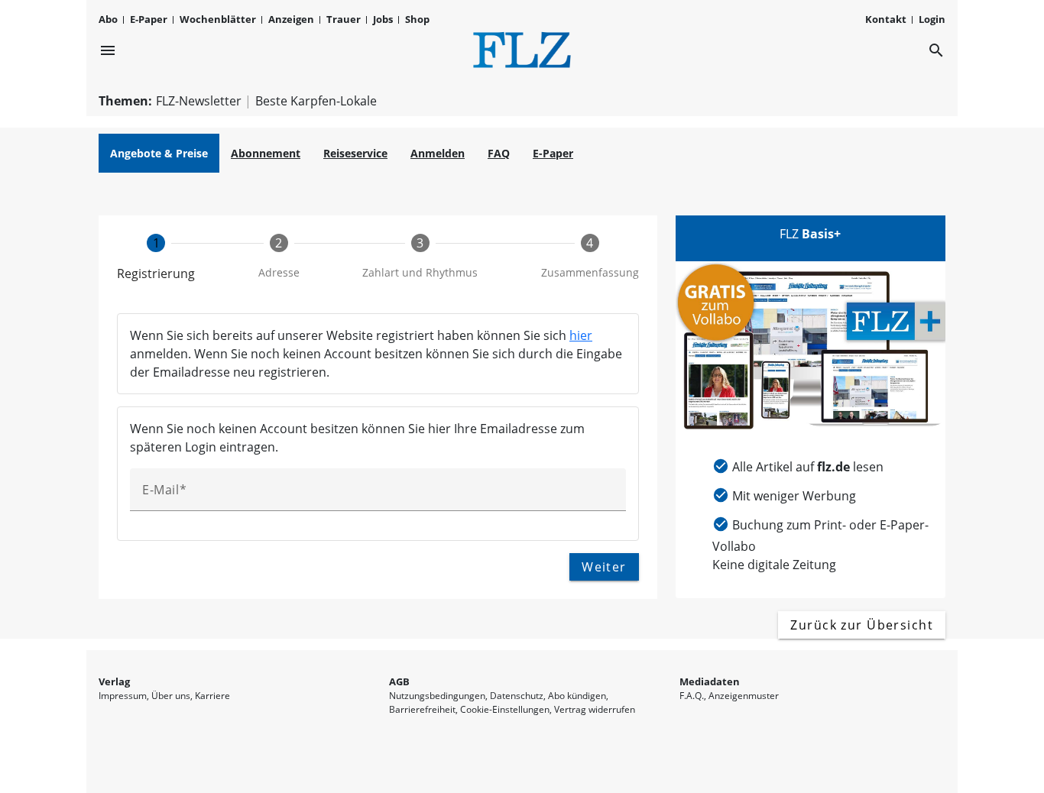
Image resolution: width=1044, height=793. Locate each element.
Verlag (114, 681)
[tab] (156, 258)
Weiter (604, 566)
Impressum (123, 695)
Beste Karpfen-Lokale (316, 100)
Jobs (383, 19)
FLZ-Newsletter (199, 100)
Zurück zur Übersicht (861, 625)
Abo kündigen (577, 695)
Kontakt (885, 19)
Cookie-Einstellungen (505, 709)
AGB (399, 681)
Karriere (212, 695)
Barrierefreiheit (422, 709)
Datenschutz (516, 695)
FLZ (810, 233)
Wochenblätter (218, 19)
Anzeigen (291, 19)
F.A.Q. (691, 695)
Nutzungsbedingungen (437, 695)
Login (932, 19)
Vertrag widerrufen (594, 709)
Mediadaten (709, 681)
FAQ (499, 153)
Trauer (343, 19)
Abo (108, 19)
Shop (417, 19)
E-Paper (148, 19)
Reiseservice (355, 153)
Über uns (170, 695)
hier (580, 335)
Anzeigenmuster (743, 695)
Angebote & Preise (159, 153)
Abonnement (265, 153)
